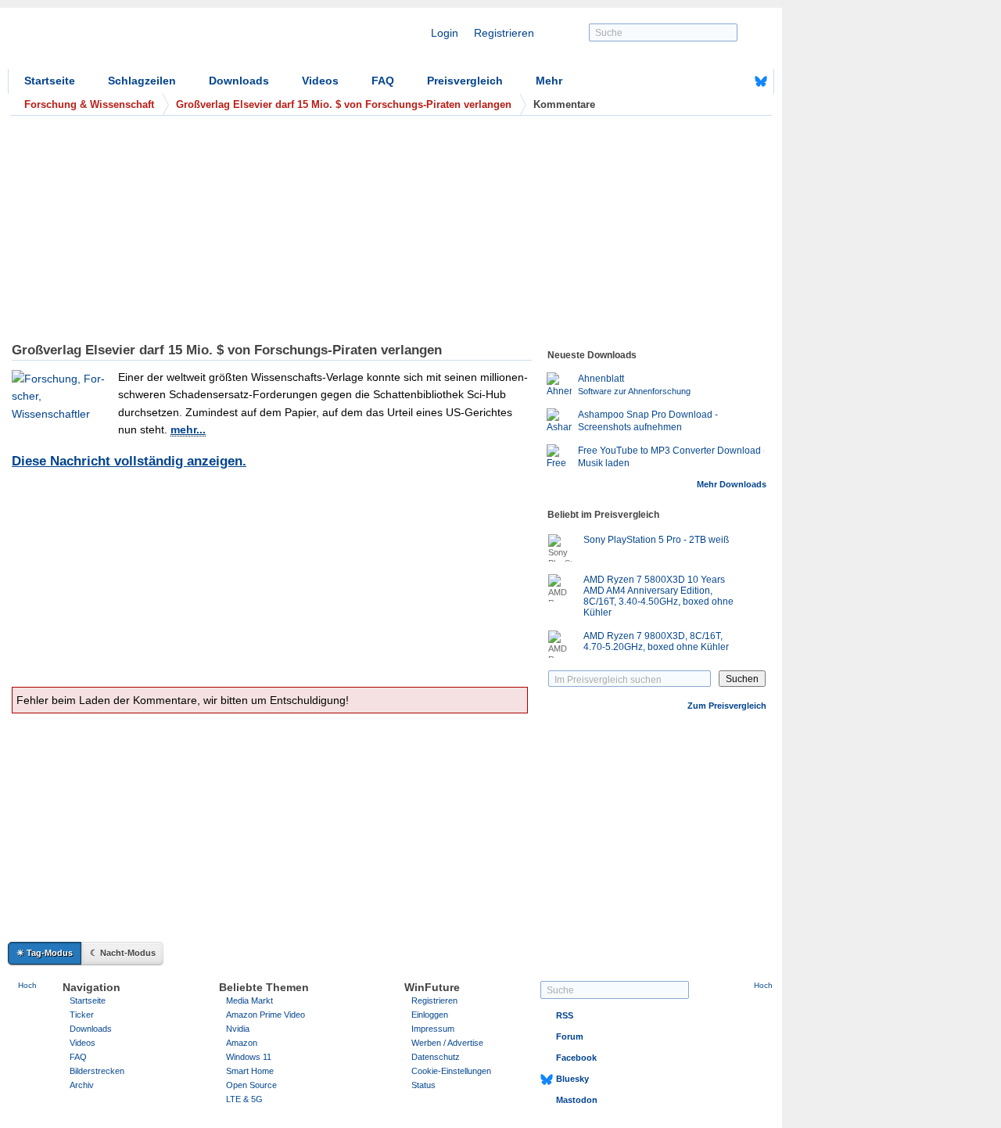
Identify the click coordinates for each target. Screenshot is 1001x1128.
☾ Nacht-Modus (123, 952)
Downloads (239, 80)
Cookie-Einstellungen (451, 1071)
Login (444, 33)
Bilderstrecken (97, 1071)
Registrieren (504, 33)
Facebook (576, 1057)
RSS (564, 1015)
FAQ (382, 80)
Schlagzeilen (142, 80)
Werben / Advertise (447, 1042)
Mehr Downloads (731, 484)
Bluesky (572, 1078)
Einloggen (429, 1014)
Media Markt (249, 1000)
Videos (320, 80)
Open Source (251, 1085)
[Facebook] (736, 81)
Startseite (49, 80)
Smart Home (250, 1071)
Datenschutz (435, 1057)
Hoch (27, 985)
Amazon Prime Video (265, 1014)
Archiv (82, 1085)
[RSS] (712, 81)
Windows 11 (248, 1057)
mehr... (188, 429)
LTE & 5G (244, 1099)
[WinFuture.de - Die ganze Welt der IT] (141, 42)
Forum (569, 1036)
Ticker (82, 1014)
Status (423, 1085)
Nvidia (237, 1028)
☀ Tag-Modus (44, 952)
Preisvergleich (465, 80)
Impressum (432, 1028)
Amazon (241, 1042)
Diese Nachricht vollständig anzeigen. (129, 461)
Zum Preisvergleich (726, 705)
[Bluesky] (761, 81)
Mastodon (576, 1100)
